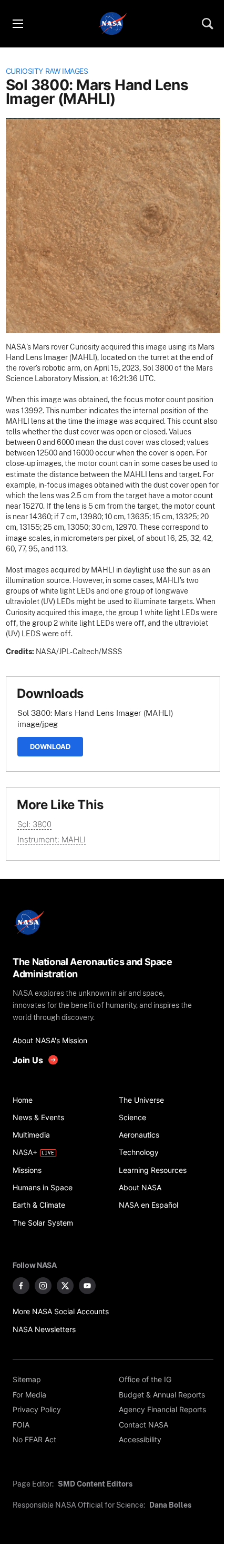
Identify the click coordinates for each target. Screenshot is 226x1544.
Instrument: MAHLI (51, 839)
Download (50, 746)
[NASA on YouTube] (87, 1285)
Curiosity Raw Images (47, 71)
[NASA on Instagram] (43, 1285)
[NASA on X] (65, 1285)
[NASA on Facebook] (21, 1285)
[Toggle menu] (17, 23)
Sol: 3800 (34, 824)
